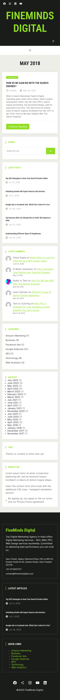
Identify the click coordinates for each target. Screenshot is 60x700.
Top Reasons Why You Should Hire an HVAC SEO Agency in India (28, 219)
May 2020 (12, 419)
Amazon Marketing (16, 335)
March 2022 (13, 397)
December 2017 (15, 430)
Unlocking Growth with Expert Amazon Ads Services (25, 191)
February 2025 (15, 394)
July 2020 (12, 413)
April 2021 (12, 405)
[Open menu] (30, 50)
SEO (8, 353)
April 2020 (13, 422)
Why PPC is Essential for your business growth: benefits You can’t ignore (31, 307)
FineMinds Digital (20, 530)
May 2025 (12, 385)
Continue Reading (18, 127)
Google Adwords (14, 349)
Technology (12, 77)
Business (10, 340)
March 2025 (13, 391)
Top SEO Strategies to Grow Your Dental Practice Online (27, 178)
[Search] (53, 41)
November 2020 (16, 411)
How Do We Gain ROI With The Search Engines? (27, 84)
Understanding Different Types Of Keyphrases (23, 233)
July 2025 (12, 380)
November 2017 (15, 433)
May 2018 (12, 425)
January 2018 (14, 427)
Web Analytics (13, 362)
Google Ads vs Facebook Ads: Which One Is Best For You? (28, 204)
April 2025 (13, 388)
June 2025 (13, 383)
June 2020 (13, 416)
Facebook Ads (13, 344)
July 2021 (12, 399)
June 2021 (12, 402)
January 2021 (14, 408)
